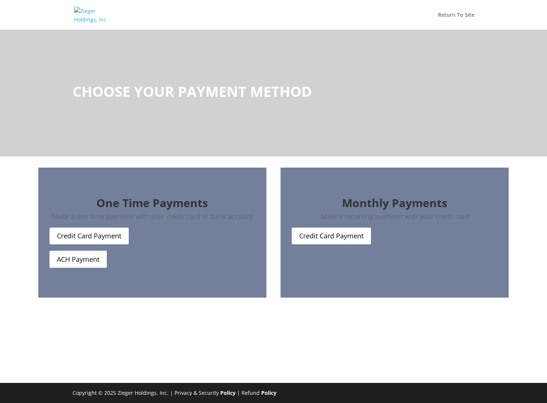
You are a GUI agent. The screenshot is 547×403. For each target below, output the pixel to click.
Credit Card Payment (89, 235)
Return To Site (456, 15)
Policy (228, 392)
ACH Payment (78, 259)
